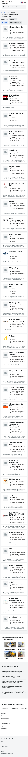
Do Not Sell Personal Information (7, 748)
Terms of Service (4, 746)
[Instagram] (9, 738)
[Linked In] (1, 738)
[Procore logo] (7, 1)
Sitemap (2, 751)
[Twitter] (6, 738)
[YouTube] (12, 738)
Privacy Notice (4, 744)
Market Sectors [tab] (15, 708)
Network (5, 3)
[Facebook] (4, 738)
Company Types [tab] (5, 708)
